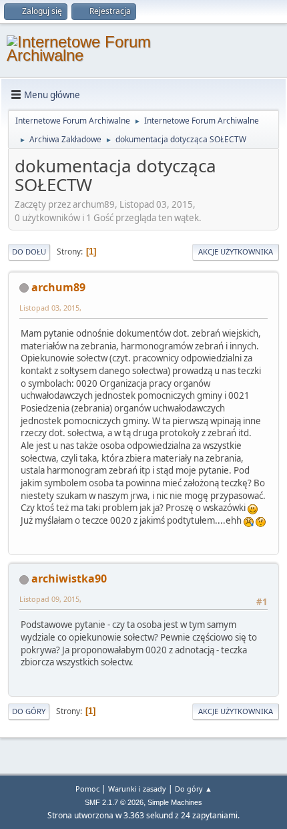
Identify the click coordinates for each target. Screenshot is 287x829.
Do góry (28, 711)
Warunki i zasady (137, 789)
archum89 (58, 287)
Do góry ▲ (193, 789)
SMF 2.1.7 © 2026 (114, 802)
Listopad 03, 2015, (50, 308)
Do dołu (29, 251)
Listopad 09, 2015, (50, 599)
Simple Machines (175, 802)
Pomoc (87, 789)
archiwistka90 (69, 578)
